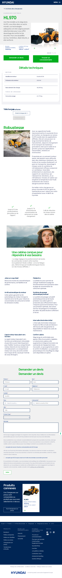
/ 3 (55, 53)
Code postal (35, 400)
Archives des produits (19, 523)
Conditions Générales (30, 566)
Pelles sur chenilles (9, 537)
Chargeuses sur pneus (42, 523)
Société (5, 393)
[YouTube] (47, 534)
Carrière (34, 548)
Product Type (7, 414)
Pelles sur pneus (8, 540)
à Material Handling (37, 556)
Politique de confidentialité (17, 566)
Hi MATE (20, 533)
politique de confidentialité (37, 467)
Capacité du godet (23, 47)
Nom (33, 379)
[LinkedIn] (54, 532)
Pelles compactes (9, 535)
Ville (5, 407)
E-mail (5, 386)
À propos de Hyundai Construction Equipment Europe (38, 541)
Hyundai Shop (36, 546)
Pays (5, 400)
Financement (21, 536)
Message (6, 421)
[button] (14, 9)
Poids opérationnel (10, 47)
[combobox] (17, 403)
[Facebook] (47, 532)
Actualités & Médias (38, 551)
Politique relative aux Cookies (44, 566)
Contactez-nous (36, 553)
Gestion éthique (36, 558)
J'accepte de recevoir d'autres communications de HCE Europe (21, 447)
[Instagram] (50, 532)
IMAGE (49, 53)
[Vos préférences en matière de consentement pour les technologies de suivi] (60, 433)
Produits (9, 523)
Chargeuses (31, 523)
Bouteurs (6, 532)
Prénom (6, 379)
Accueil (3, 523)
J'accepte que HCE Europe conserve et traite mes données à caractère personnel (26, 457)
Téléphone (34, 386)
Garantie (20, 538)
